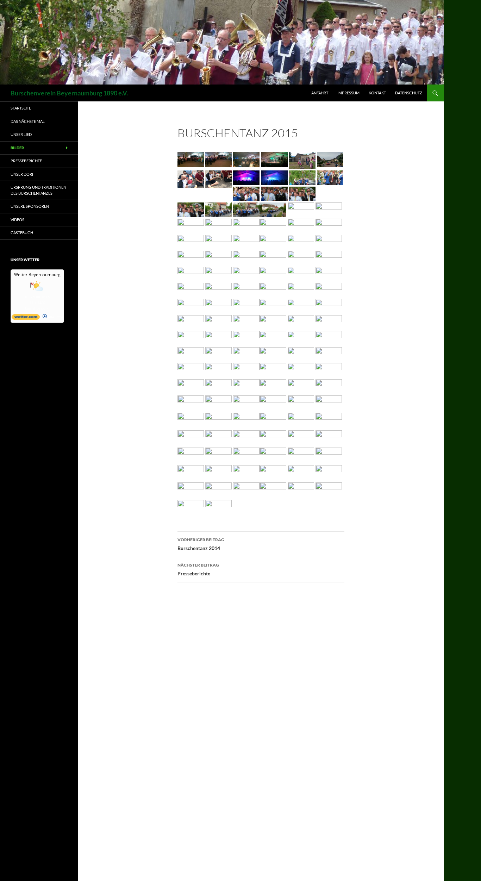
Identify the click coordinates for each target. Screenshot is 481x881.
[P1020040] (218, 305)
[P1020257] (190, 489)
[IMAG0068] (246, 158)
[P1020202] (273, 420)
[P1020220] (273, 437)
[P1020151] (246, 385)
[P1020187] (246, 401)
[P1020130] (218, 369)
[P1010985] (273, 225)
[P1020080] (218, 337)
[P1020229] (190, 454)
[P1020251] (218, 472)
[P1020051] (190, 321)
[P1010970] (302, 193)
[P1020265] (301, 489)
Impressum (348, 92)
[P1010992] (246, 241)
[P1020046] (273, 305)
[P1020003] (273, 257)
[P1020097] (246, 353)
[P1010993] (273, 241)
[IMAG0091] (218, 178)
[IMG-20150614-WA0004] (246, 177)
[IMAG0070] (274, 158)
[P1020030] (301, 289)
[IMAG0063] (190, 158)
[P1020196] (218, 420)
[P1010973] (218, 209)
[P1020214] (329, 420)
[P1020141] (273, 369)
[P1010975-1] (273, 209)
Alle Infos (55, 316)
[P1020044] (246, 305)
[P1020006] (190, 273)
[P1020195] (190, 420)
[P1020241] (301, 454)
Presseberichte (198, 569)
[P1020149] (218, 385)
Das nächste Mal (28, 121)
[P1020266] (329, 489)
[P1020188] (273, 401)
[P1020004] (301, 257)
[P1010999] (218, 257)
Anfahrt (319, 92)
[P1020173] (190, 401)
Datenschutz (408, 92)
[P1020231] (218, 454)
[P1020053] (218, 321)
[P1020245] (329, 454)
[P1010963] (330, 177)
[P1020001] (246, 257)
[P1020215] (190, 437)
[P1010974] (246, 209)
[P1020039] (190, 305)
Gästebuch (22, 232)
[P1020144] (329, 369)
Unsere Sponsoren (30, 206)
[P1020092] (329, 337)
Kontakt (377, 92)
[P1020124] (301, 353)
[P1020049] (329, 305)
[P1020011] (273, 273)
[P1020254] (301, 472)
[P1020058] (301, 321)
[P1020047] (301, 305)
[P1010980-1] (190, 225)
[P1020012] (301, 273)
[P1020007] (218, 273)
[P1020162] (273, 385)
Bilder (17, 147)
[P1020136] (246, 369)
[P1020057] (273, 321)
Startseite (21, 108)
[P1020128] (190, 369)
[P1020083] (246, 337)
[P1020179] (218, 401)
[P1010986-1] (301, 225)
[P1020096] (218, 353)
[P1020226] (329, 437)
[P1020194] (329, 402)
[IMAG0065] (218, 158)
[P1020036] (329, 289)
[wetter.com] (26, 318)
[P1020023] (218, 289)
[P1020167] (301, 385)
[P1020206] (301, 420)
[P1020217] (246, 437)
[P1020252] (246, 472)
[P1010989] (190, 241)
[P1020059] (329, 321)
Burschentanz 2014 (200, 544)
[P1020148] (190, 385)
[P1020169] (329, 385)
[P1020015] (329, 273)
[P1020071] (190, 337)
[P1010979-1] (329, 209)
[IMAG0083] (302, 159)
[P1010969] (274, 193)
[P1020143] (301, 369)
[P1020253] (273, 472)
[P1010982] (218, 225)
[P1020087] (273, 337)
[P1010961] (302, 177)
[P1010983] (246, 225)
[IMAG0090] (190, 178)
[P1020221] (301, 437)
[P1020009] (246, 273)
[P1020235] (246, 454)
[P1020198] (246, 420)
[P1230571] (190, 506)
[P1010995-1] (329, 241)
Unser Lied (21, 134)
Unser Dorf (22, 174)
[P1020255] (329, 472)
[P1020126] (329, 353)
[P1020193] (301, 402)
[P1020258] (218, 489)
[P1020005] (329, 257)
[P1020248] (190, 472)
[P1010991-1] (218, 241)
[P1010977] (301, 209)
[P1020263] (246, 489)
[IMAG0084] (330, 158)
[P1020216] (218, 437)
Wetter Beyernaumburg (37, 274)
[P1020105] (273, 353)
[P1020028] (273, 289)
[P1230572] (218, 506)
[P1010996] (190, 257)
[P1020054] (246, 321)
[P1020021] (190, 289)
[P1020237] (273, 454)
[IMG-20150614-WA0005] (274, 177)
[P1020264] (273, 489)
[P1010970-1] (190, 209)
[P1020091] (301, 337)
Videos (17, 219)
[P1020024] (246, 289)
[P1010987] (329, 225)
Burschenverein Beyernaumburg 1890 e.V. (69, 93)
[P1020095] (190, 353)
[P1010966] (246, 193)
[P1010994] (301, 241)
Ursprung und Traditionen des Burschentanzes (38, 190)
